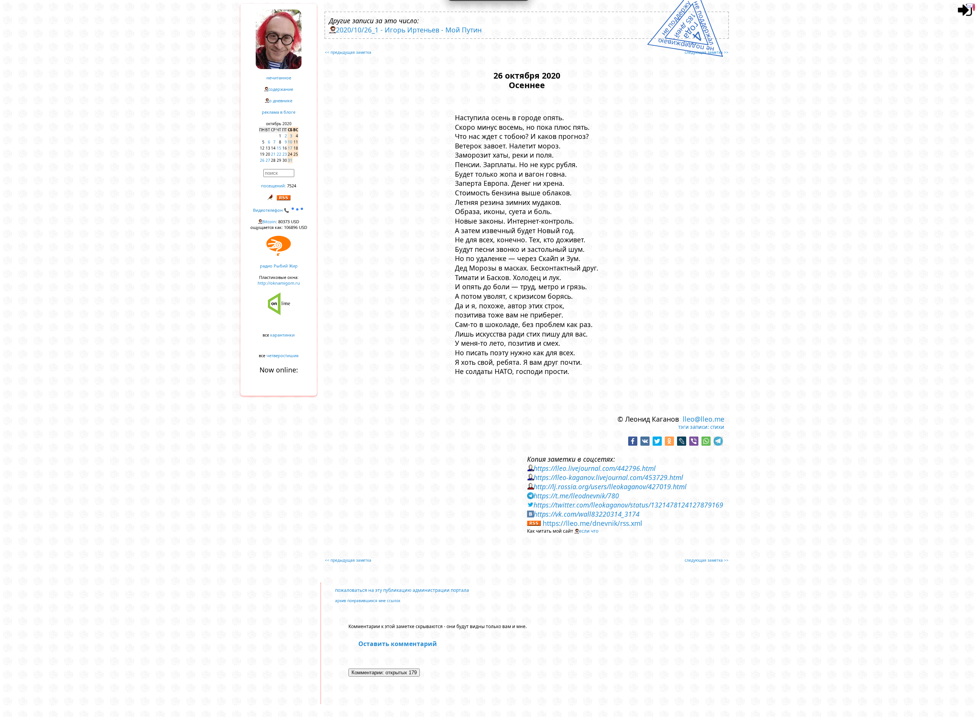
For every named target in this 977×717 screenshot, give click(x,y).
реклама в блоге (278, 112)
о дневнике (280, 100)
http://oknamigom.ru (279, 283)
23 (284, 154)
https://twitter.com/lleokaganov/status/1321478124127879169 (628, 504)
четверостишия (282, 355)
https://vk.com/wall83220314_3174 (587, 514)
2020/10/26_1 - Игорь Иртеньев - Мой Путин (409, 29)
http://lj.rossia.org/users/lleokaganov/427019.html (610, 486)
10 (290, 142)
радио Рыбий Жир (279, 266)
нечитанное (278, 78)
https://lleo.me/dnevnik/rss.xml (592, 523)
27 (268, 160)
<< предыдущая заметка (348, 52)
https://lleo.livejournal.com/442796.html (595, 468)
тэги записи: (693, 427)
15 (279, 148)
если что (588, 531)
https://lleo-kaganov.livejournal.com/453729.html (608, 477)
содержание (280, 89)
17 (290, 148)
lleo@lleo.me (703, 419)
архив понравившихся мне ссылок (367, 600)
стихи (717, 427)
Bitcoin (269, 221)
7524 (291, 186)
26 (262, 160)
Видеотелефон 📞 (271, 210)
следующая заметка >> (707, 52)
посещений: (273, 186)
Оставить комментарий (397, 644)
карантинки (282, 335)
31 (290, 160)
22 (279, 154)
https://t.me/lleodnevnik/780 (576, 495)
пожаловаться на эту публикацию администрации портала (402, 590)
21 (273, 154)
